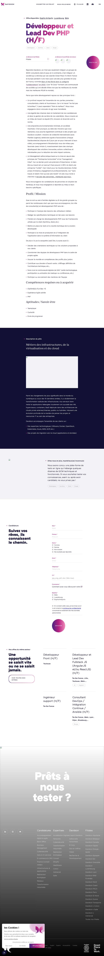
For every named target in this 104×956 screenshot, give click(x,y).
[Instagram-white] (12, 832)
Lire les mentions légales (11, 939)
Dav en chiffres (75, 849)
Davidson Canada (92, 842)
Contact (45, 945)
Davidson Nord (91, 882)
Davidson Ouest (91, 885)
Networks (57, 839)
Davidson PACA (91, 889)
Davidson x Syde (91, 909)
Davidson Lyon (90, 872)
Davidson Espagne (92, 855)
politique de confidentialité (72, 608)
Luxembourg (59, 18)
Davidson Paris (91, 892)
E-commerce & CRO (45, 858)
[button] (4, 952)
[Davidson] (7, 4)
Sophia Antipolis (46, 18)
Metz (67, 18)
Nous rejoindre (64, 4)
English (52, 945)
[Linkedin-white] (5, 832)
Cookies (75, 945)
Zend (48, 47)
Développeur (31, 47)
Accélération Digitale (61, 835)
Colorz (55, 869)
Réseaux (40, 881)
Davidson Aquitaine (92, 835)
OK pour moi (37, 946)
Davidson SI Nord (92, 896)
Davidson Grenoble (92, 862)
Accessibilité (66, 945)
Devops (76, 724)
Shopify (56, 862)
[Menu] (100, 4)
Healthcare (57, 865)
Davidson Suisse (91, 899)
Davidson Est (90, 859)
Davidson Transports (93, 903)
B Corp (72, 845)
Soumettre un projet (45, 4)
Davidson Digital (91, 846)
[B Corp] (86, 948)
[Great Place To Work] (97, 948)
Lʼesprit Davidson (75, 835)
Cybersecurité (42, 851)
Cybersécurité (58, 842)
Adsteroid (57, 872)
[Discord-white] (20, 832)
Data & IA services (44, 855)
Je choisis (22, 946)
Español (58, 945)
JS (74, 685)
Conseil (56, 858)
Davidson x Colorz (92, 906)
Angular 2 (81, 685)
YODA (71, 852)
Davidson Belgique (92, 839)
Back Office (41, 842)
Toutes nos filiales (92, 919)
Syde (55, 875)
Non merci (8, 946)
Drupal (54, 47)
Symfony (40, 47)
